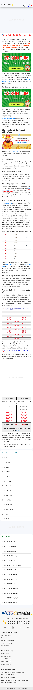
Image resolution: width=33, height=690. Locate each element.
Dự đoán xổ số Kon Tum (8, 118)
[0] (24, 6)
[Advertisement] (16, 20)
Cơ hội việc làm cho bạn (7, 638)
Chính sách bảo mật (6, 659)
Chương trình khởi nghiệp (7, 643)
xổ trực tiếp (8, 203)
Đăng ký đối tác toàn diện (7, 640)
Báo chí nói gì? (5, 646)
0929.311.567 (19, 623)
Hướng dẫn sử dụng (6, 661)
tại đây (18, 430)
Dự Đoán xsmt (10, 537)
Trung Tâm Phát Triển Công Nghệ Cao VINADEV (13, 672)
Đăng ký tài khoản (5, 653)
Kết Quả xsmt (10, 453)
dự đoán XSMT (15, 151)
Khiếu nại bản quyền (6, 664)
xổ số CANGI (8, 264)
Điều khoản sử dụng (6, 656)
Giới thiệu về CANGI (6, 635)
